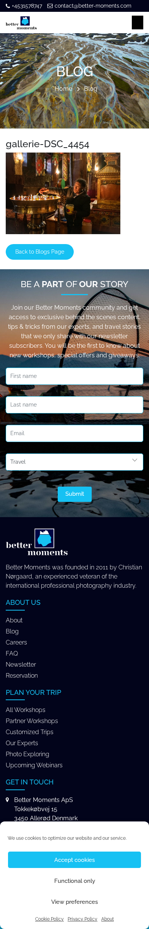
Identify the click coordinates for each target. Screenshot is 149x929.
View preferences (74, 901)
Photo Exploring (27, 754)
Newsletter (21, 664)
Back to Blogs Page (39, 252)
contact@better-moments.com (93, 6)
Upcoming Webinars (34, 765)
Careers (16, 642)
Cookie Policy (49, 919)
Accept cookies (74, 860)
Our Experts (22, 743)
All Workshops (25, 710)
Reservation (22, 675)
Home (63, 89)
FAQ (12, 653)
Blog (90, 89)
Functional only (74, 881)
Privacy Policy (82, 919)
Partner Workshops (32, 721)
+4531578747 (27, 6)
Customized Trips (29, 732)
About (107, 919)
